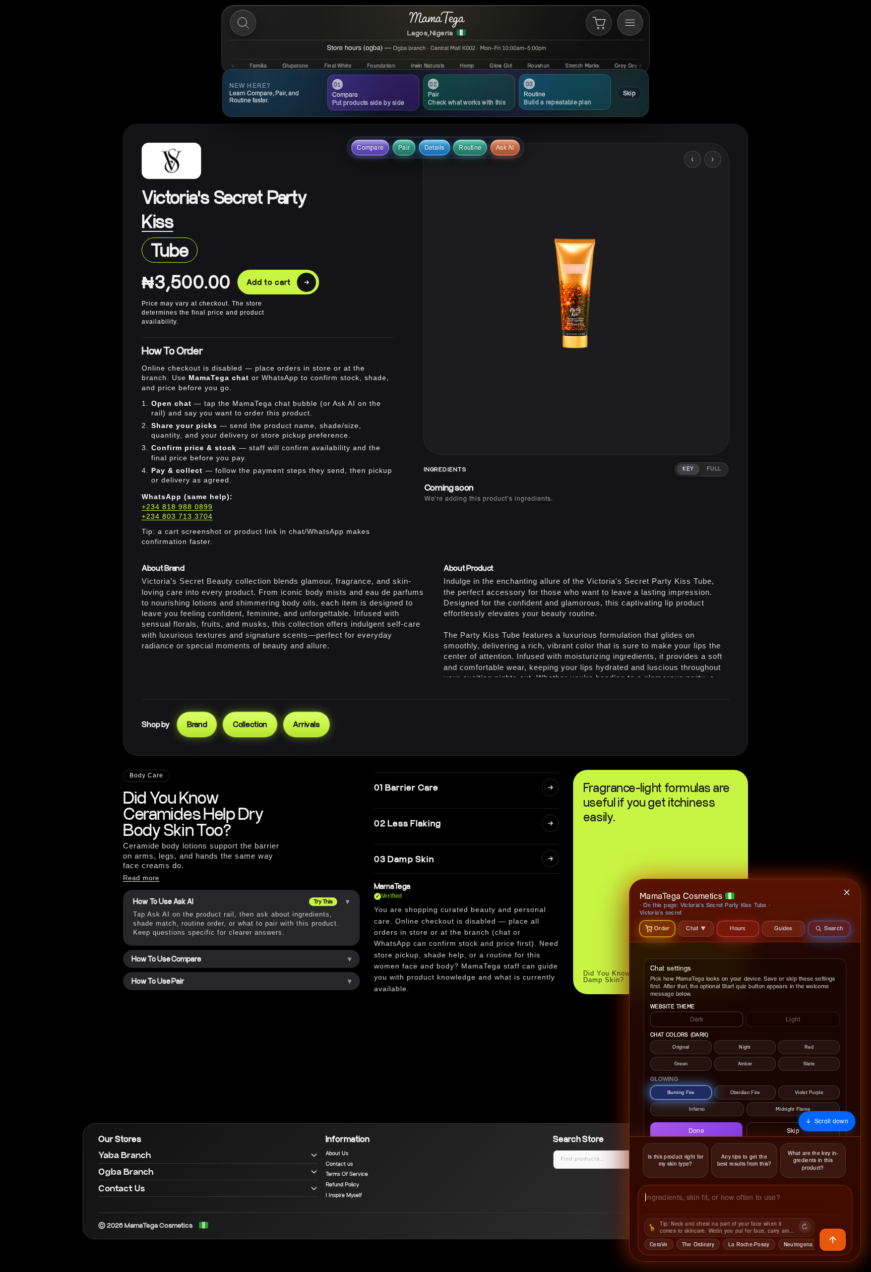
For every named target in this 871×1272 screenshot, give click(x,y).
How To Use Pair (158, 981)
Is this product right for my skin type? (676, 1160)
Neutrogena (798, 1244)
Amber (745, 1063)
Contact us (339, 1164)
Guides (783, 928)
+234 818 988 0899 (177, 507)
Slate (809, 1063)
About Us (337, 1153)
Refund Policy (342, 1184)
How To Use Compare (166, 958)
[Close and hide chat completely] (847, 892)
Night (745, 1047)
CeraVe (659, 1244)
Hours (738, 928)
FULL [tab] (714, 468)
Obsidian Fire (745, 1092)
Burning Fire (681, 1092)
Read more (141, 878)
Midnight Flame (793, 1109)
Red (809, 1047)
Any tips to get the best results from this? (744, 1160)
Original (680, 1047)
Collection (250, 724)
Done (696, 1130)
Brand (197, 724)
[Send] (833, 1240)
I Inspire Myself (344, 1195)
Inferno (697, 1109)
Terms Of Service (347, 1174)
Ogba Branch (126, 1171)
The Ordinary (698, 1244)
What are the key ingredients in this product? (813, 1160)
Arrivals (306, 724)
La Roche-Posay (749, 1244)
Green (681, 1063)
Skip (629, 93)
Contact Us (121, 1188)
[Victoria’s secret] (171, 161)
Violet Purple (809, 1092)
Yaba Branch (124, 1155)
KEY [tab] (688, 468)
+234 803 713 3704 (177, 516)
